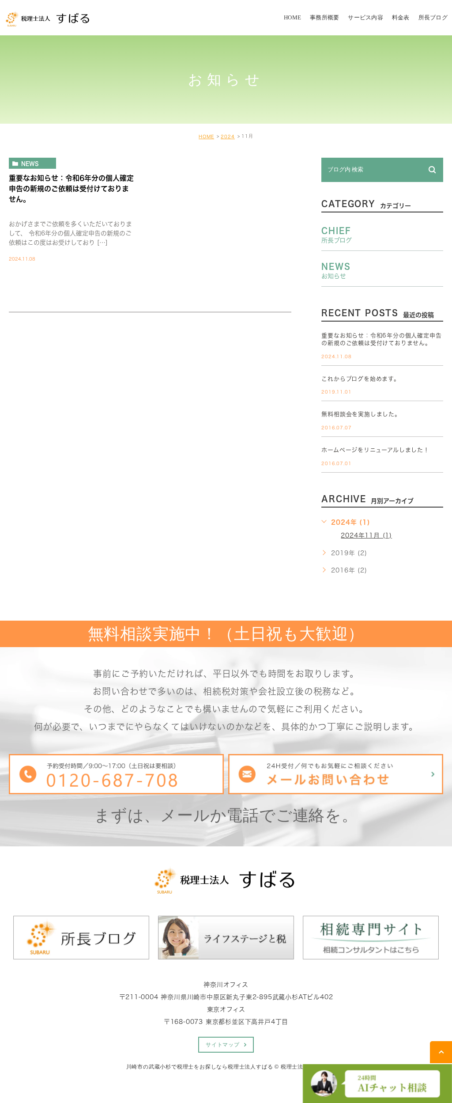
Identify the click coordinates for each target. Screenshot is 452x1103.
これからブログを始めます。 (360, 379)
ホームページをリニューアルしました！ (375, 450)
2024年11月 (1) (366, 535)
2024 (228, 136)
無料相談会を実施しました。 (360, 414)
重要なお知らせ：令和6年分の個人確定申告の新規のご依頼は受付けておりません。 (71, 188)
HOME (206, 136)
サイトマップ (223, 1045)
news (30, 163)
